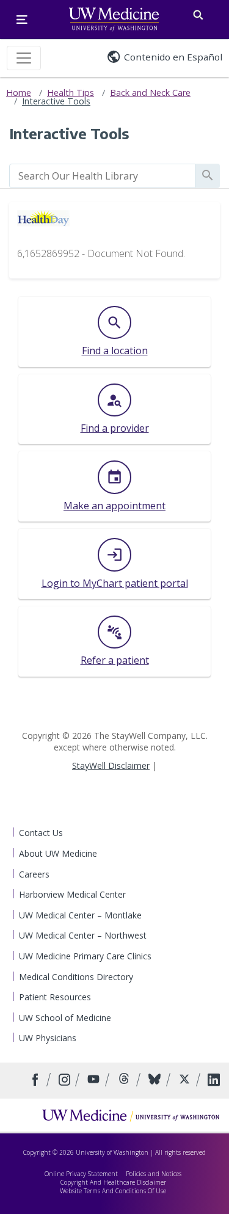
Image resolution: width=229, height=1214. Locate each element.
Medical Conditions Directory (76, 977)
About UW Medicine (58, 853)
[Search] (198, 12)
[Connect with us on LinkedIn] (214, 1080)
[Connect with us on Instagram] (65, 1080)
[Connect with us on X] (186, 1080)
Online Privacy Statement (81, 1173)
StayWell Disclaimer (111, 765)
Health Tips (70, 92)
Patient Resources (55, 997)
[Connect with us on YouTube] (95, 1080)
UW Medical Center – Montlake (80, 915)
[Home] (131, 1115)
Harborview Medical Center (72, 894)
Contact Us (41, 832)
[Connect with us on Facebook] (37, 1080)
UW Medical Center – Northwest (83, 935)
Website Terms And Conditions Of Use (113, 1191)
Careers (34, 874)
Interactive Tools (56, 101)
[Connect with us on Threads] (125, 1080)
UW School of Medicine (65, 1017)
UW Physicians (47, 1038)
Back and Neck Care (150, 92)
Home (18, 92)
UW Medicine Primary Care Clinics (85, 956)
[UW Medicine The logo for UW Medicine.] (113, 19)
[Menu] (22, 19)
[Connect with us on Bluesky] (156, 1080)
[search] (102, 176)
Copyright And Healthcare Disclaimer (113, 1182)
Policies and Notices (153, 1173)
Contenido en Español (173, 57)
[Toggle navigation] (24, 58)
